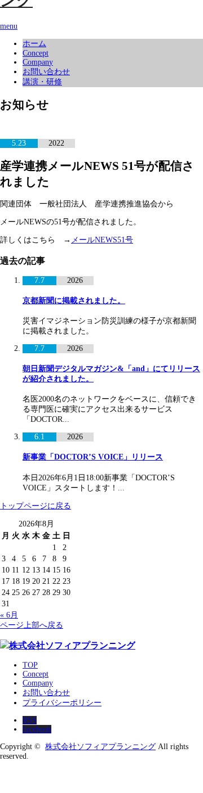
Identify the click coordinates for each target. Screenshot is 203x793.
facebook (37, 729)
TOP (30, 665)
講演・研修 (42, 82)
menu (8, 26)
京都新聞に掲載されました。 (74, 300)
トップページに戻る (35, 506)
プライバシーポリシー (62, 703)
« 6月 (9, 615)
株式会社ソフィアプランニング (100, 746)
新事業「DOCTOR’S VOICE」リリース (93, 457)
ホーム (34, 43)
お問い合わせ (46, 71)
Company (38, 62)
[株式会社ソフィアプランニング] (67, 645)
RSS (30, 720)
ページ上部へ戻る (31, 625)
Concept (35, 53)
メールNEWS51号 (102, 240)
